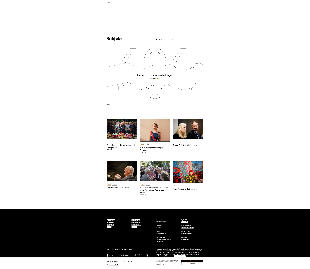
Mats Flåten (185, 239)
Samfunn (142, 144)
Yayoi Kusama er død (181, 189)
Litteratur (143, 184)
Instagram (110, 225)
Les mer (113, 264)
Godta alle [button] (192, 260)
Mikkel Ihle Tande (186, 233)
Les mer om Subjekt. (180, 256)
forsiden (157, 78)
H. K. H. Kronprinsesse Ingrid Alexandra (151, 149)
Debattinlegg (136, 225)
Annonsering (136, 222)
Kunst (175, 185)
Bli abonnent (136, 220)
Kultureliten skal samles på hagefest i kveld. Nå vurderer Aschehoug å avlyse (154, 190)
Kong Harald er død (114, 188)
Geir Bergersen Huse (187, 227)
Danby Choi (184, 222)
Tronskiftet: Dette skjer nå (183, 145)
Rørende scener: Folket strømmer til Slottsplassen (121, 146)
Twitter (109, 227)
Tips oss (134, 227)
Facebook (110, 222)
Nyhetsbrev (111, 220)
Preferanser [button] (192, 263)
